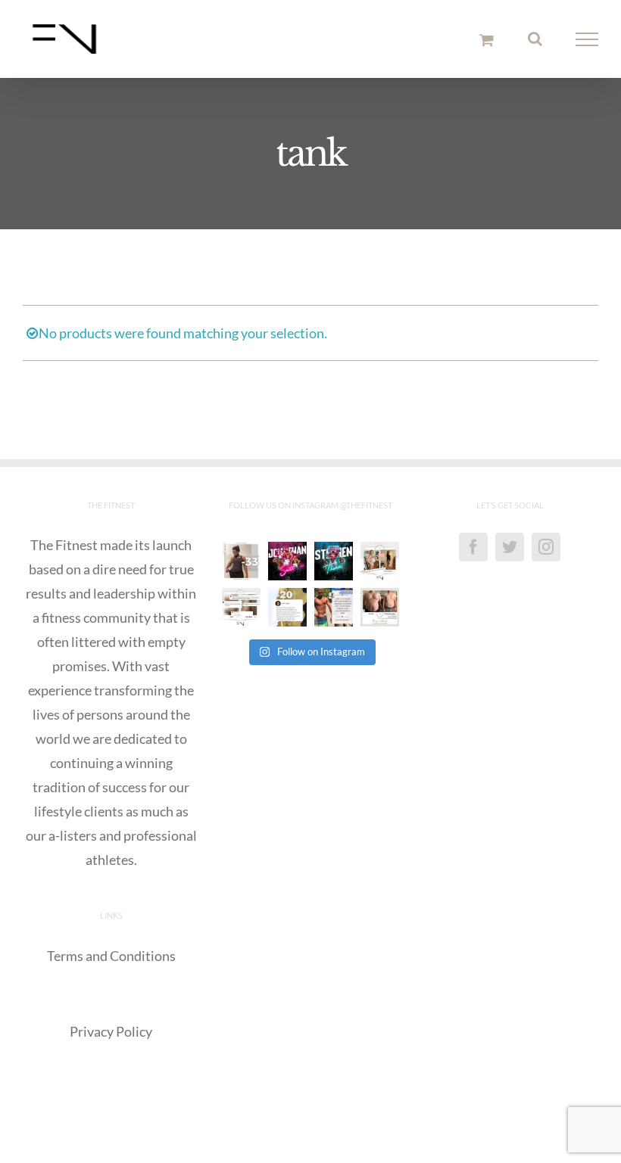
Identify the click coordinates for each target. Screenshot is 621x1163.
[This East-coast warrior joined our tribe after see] (287, 607)
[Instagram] (546, 547)
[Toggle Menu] (587, 39)
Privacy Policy (111, 1031)
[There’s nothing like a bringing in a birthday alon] (379, 561)
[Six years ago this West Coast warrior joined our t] (333, 607)
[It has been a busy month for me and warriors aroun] (379, 607)
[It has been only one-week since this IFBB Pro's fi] (287, 561)
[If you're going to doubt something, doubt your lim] (241, 561)
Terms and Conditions (111, 955)
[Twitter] (509, 547)
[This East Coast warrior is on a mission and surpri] (241, 607)
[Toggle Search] (535, 38)
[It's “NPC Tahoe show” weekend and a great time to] (333, 561)
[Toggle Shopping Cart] (486, 40)
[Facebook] (473, 547)
